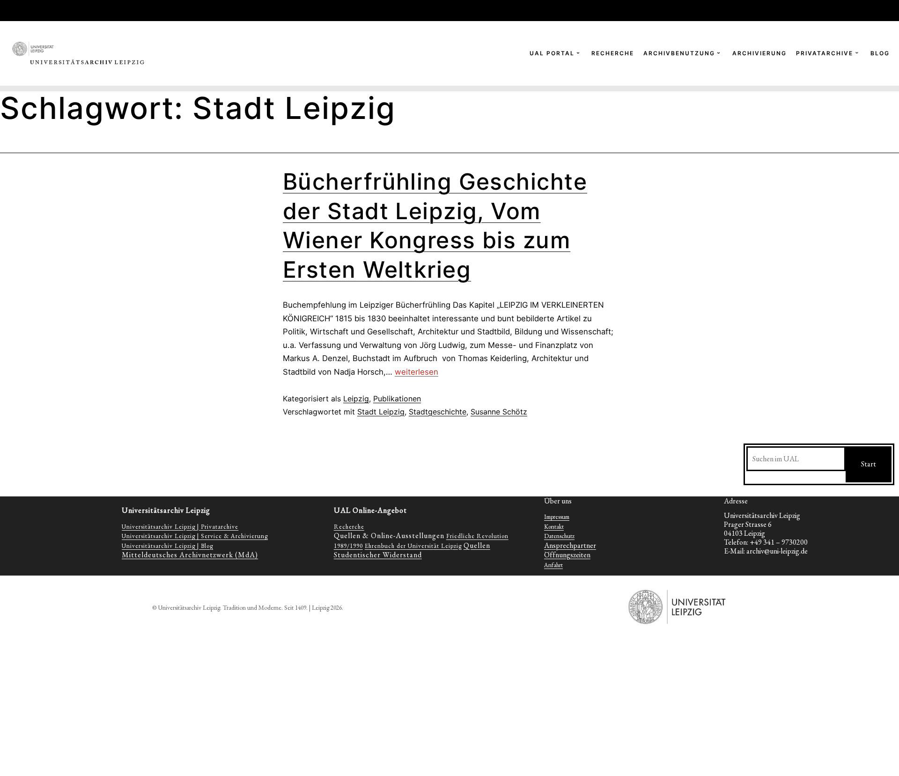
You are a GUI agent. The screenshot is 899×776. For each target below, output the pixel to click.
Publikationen (397, 398)
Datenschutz (559, 536)
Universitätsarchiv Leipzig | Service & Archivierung (195, 536)
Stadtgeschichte (437, 411)
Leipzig (356, 398)
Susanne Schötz (499, 411)
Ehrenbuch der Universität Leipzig (413, 546)
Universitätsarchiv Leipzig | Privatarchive (180, 527)
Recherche (349, 527)
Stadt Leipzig (381, 411)
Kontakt (554, 527)
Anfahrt (553, 565)
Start (868, 464)
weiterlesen (416, 372)
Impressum (556, 517)
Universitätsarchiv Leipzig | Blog (167, 546)
